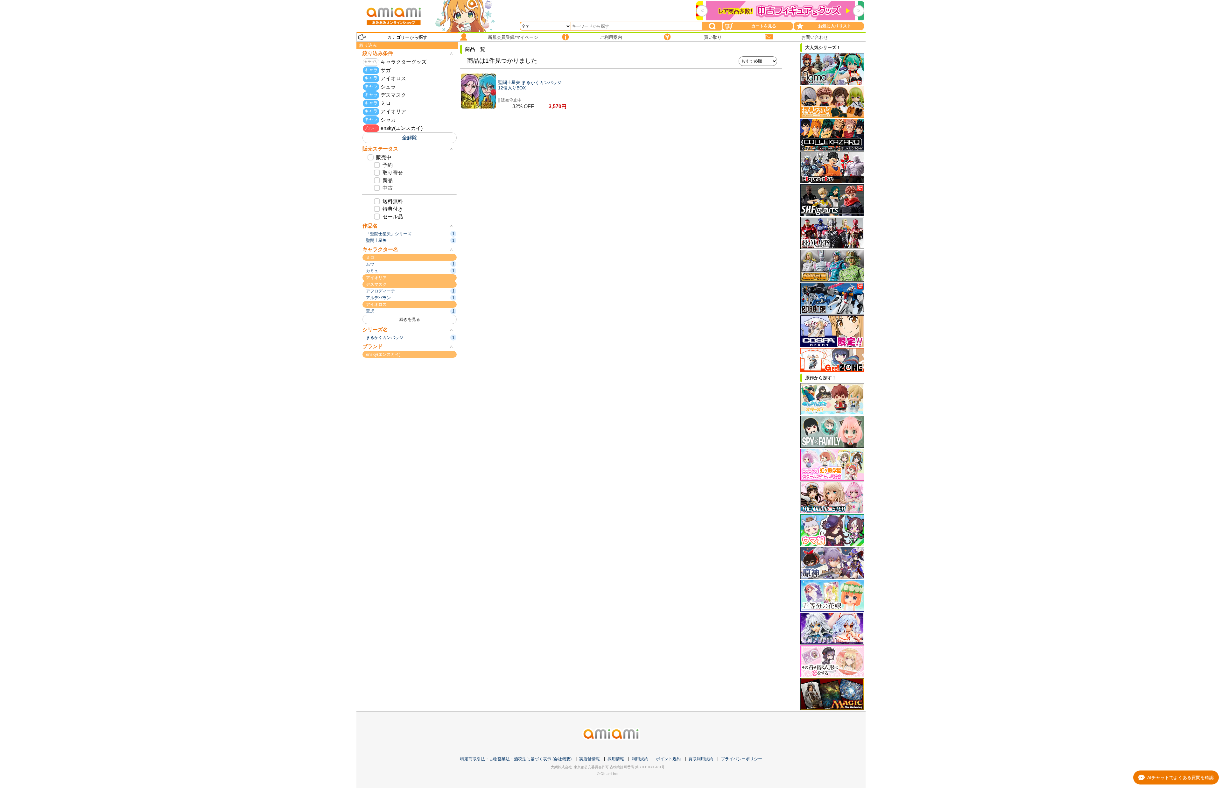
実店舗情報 (589, 758)
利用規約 (640, 758)
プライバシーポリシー (741, 758)
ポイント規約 (668, 758)
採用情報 (615, 758)
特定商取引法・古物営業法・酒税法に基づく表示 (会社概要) (516, 758)
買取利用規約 (700, 758)
